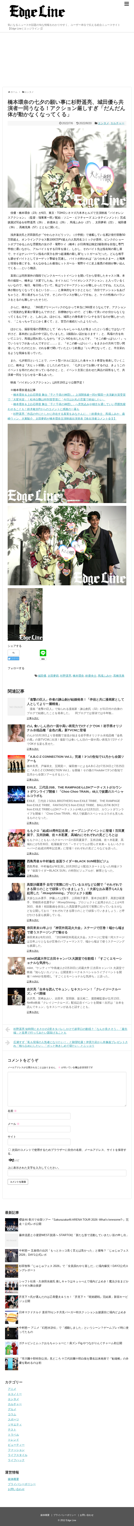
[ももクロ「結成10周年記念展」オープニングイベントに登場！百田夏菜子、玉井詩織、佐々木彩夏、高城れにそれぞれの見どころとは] (16, 838)
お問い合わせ (16, 1489)
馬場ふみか (105, 675)
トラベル (13, 1434)
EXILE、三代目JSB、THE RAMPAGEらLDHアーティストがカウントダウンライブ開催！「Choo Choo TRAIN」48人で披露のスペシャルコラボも (75, 792)
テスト (12, 1429)
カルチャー (117, 123)
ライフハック (16, 1460)
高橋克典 (118, 675)
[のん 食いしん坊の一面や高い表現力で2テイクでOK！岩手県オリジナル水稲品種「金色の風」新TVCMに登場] (16, 733)
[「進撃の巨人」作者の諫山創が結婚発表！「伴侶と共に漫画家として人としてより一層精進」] (16, 706)
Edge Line (71, 1520)
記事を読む (33, 718)
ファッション (16, 1449)
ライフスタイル (17, 1455)
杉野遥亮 (65, 675)
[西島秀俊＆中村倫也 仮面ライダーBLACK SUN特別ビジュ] (16, 868)
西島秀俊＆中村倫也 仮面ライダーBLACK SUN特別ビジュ (68, 861)
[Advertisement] (67, 59)
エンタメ (103, 123)
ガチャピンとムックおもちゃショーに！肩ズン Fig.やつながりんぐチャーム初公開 (70, 1343)
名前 (12, 1110)
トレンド (13, 1439)
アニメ (12, 1388)
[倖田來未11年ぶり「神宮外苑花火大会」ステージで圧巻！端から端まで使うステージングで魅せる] (16, 935)
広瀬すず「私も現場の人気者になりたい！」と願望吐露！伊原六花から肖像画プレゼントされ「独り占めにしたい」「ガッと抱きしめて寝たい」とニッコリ (70, 1044)
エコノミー (15, 1394)
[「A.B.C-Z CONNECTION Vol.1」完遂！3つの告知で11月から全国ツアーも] (16, 764)
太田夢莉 (53, 675)
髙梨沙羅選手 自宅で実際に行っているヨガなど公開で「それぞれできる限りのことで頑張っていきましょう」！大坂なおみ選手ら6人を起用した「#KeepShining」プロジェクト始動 (75, 889)
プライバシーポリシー (22, 1484)
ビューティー (16, 1444)
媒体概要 (13, 1479)
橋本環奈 (78, 675)
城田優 (42, 675)
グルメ (12, 1409)
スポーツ (13, 1419)
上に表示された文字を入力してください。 (34, 1167)
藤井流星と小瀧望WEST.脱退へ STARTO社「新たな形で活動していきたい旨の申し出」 (74, 1235)
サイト (12, 1136)
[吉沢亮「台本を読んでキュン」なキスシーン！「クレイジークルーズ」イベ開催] (16, 996)
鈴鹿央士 (90, 675)
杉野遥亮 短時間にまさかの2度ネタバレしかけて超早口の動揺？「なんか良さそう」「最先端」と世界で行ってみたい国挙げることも (70, 1031)
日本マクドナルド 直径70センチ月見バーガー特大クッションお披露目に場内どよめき (72, 1312)
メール (14, 1123)
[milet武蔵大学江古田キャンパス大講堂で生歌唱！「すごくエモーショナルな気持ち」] (16, 966)
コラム (12, 1414)
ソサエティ (15, 1424)
